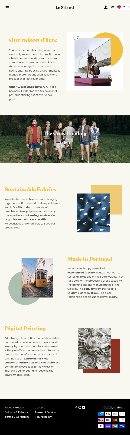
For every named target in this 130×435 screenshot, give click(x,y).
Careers (40, 407)
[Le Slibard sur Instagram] (80, 407)
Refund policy (43, 417)
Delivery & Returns (16, 412)
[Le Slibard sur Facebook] (76, 407)
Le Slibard (119, 407)
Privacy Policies (14, 407)
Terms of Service (45, 412)
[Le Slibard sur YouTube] (84, 407)
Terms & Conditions (17, 417)
